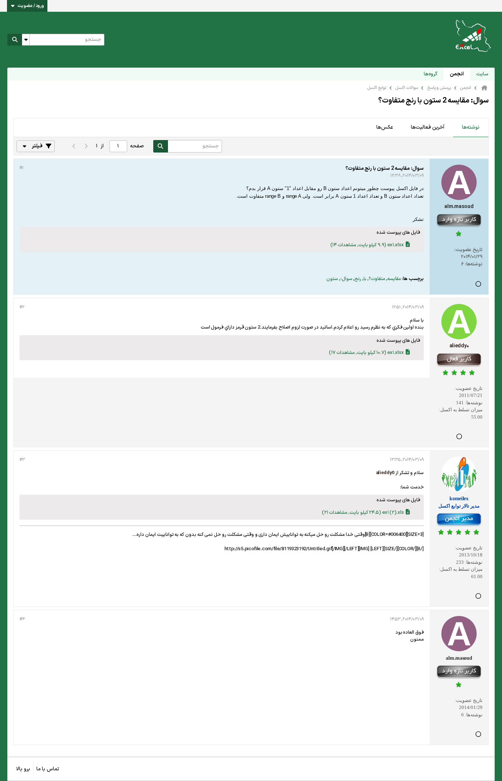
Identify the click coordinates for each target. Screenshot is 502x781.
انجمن (457, 74)
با (364, 279)
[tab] (470, 127)
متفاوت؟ (377, 279)
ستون (332, 279)
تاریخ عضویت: (468, 250)
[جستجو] (14, 40)
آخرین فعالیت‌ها (427, 127)
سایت (482, 74)
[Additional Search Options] (26, 40)
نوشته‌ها (471, 127)
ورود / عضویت (31, 6)
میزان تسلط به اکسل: (461, 409)
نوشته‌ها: (474, 264)
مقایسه (394, 279)
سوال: (346, 279)
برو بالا (23, 769)
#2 (21, 307)
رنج (357, 279)
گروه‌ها (430, 74)
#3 (22, 459)
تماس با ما (47, 769)
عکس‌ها (384, 127)
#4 (22, 619)
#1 (21, 168)
